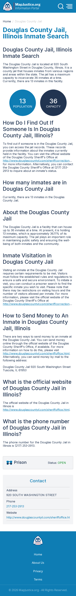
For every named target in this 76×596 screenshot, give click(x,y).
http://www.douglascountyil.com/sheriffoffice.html (36, 353)
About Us (38, 563)
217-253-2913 (15, 506)
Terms (38, 579)
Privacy (38, 571)
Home (7, 21)
